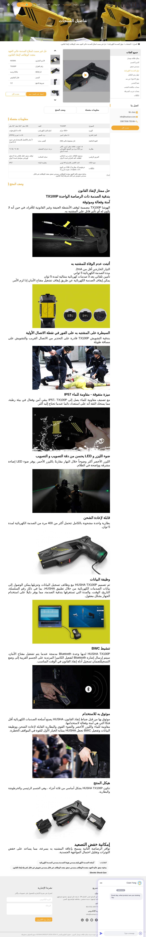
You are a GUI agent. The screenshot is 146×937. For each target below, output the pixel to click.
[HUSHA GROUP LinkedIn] (82, 921)
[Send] (101, 933)
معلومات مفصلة (92, 110)
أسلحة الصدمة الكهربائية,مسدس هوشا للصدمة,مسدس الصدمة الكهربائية (66, 863)
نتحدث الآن (125, 128)
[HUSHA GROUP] (124, 4)
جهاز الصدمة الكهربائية (115, 44)
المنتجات (67, 5)
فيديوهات (56, 4)
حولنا (75, 4)
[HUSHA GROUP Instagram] (91, 921)
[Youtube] (87, 921)
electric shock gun (98, 873)
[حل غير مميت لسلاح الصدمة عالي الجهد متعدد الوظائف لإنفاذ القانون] (86, 75)
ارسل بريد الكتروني (43, 920)
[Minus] (101, 883)
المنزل (82, 4)
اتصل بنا (37, 4)
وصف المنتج (60, 110)
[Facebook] (96, 921)
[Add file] (140, 933)
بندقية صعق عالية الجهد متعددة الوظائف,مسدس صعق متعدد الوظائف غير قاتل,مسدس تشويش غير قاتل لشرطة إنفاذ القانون (60, 868)
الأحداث (47, 5)
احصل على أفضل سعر (36, 94)
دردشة (23, 5)
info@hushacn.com (128, 117)
